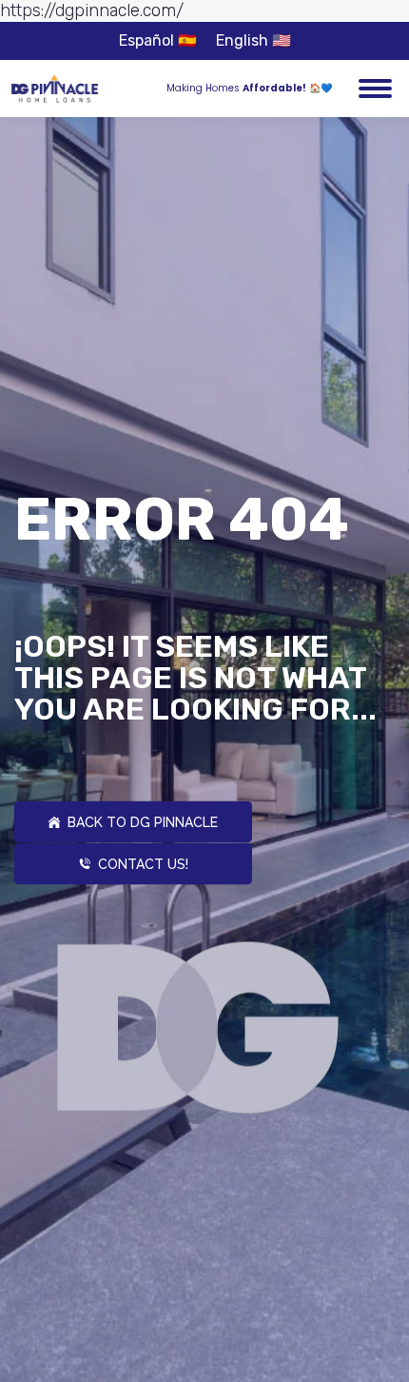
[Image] (198, 1028)
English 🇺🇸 (253, 40)
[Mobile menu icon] (375, 89)
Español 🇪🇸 (158, 40)
